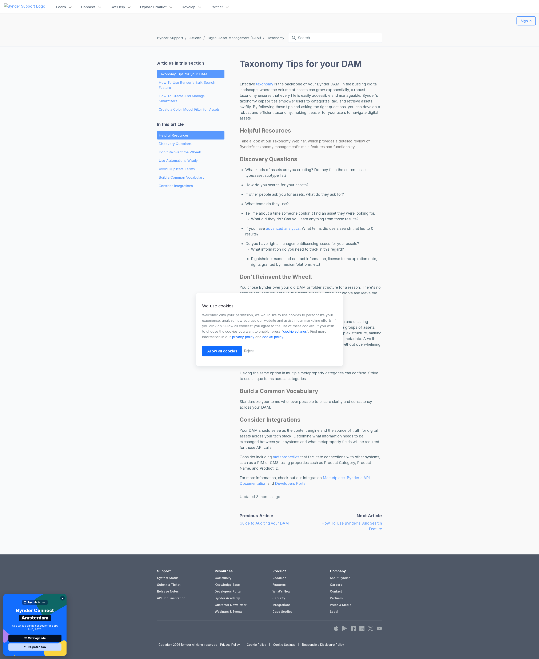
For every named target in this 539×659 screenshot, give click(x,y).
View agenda (37, 638)
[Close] (62, 598)
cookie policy (272, 337)
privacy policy (243, 337)
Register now (37, 646)
